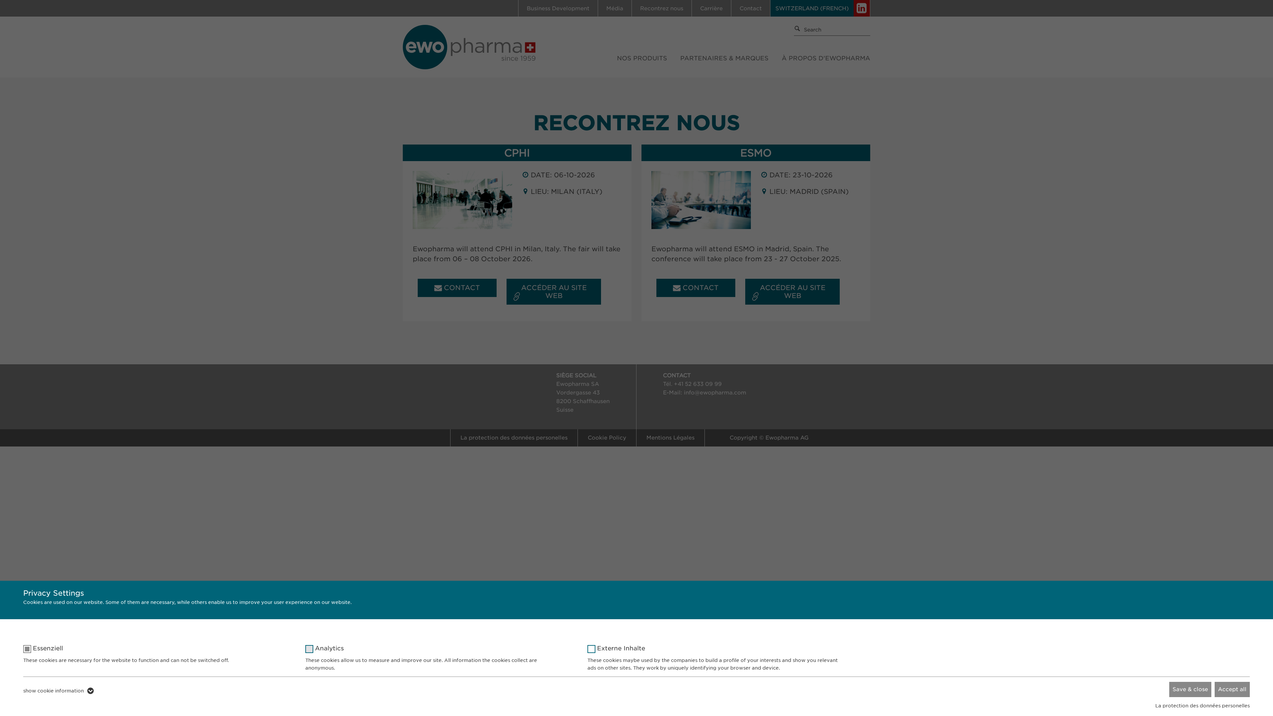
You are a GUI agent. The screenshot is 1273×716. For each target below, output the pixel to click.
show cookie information (53, 690)
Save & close (1190, 689)
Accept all (1232, 689)
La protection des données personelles (1202, 705)
